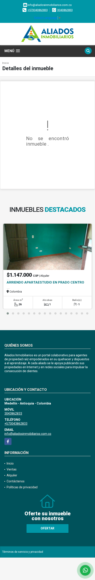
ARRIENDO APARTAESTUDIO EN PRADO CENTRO (45, 282)
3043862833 (65, 10)
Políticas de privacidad (22, 487)
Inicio (5, 63)
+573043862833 (38, 10)
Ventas (12, 469)
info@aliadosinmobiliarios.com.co (27, 433)
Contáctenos (16, 481)
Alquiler (12, 475)
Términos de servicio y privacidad (22, 551)
